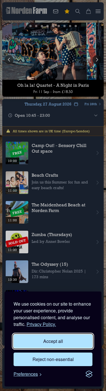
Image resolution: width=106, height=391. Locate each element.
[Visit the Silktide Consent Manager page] (89, 374)
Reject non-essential (53, 359)
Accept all (53, 341)
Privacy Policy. (41, 324)
